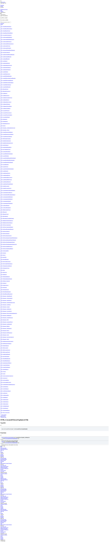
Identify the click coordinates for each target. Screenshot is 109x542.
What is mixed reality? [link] (4, 466)
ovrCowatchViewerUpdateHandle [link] (11, 438)
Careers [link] (1, 454)
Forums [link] (1, 476)
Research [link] (2, 455)
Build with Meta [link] (3, 448)
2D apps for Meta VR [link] (4, 468)
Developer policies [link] (3, 473)
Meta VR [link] (2, 450)
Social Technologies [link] (4, 449)
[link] (2, 2)
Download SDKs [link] (3, 459)
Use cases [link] (2, 471)
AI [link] (0, 451)
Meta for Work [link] (3, 460)
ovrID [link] (3, 441)
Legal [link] (1, 474)
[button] (54, 1)
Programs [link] (2, 461)
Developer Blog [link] (3, 458)
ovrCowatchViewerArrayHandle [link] (7, 437)
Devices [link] (1, 469)
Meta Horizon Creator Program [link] (6, 463)
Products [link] (2, 456)
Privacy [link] (1, 475)
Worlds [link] (1, 452)
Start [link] (1, 462)
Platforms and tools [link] (3, 467)
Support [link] (1, 477)
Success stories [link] (3, 470)
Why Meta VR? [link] (3, 465)
